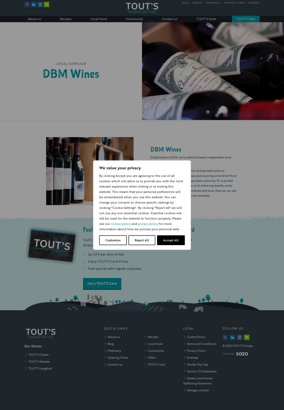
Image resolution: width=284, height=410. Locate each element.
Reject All (142, 240)
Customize (113, 240)
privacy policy (148, 223)
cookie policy (121, 223)
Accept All (171, 240)
